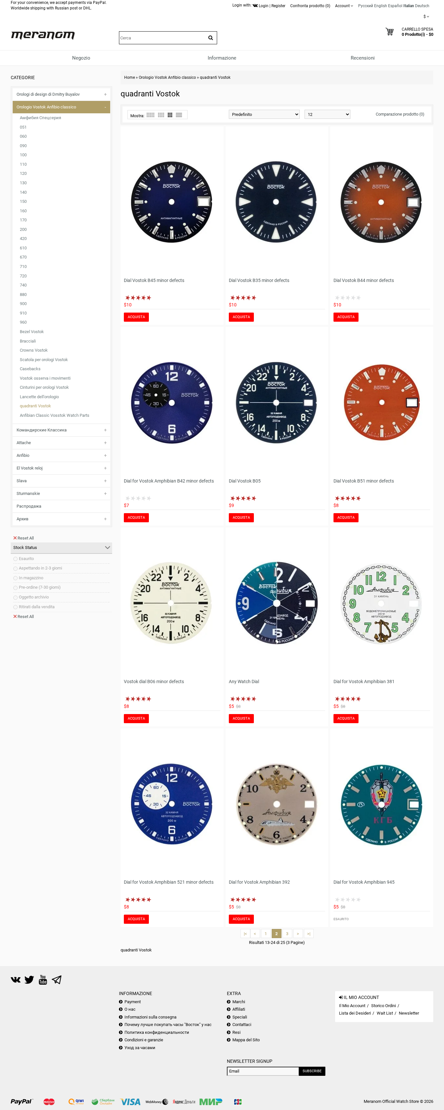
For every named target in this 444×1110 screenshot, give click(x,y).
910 (23, 313)
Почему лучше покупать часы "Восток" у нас (168, 1024)
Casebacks (30, 368)
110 (23, 164)
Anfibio (23, 455)
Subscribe (312, 1071)
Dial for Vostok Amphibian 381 (364, 681)
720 (23, 276)
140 (23, 192)
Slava (22, 480)
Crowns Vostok (34, 350)
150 (23, 201)
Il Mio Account (352, 1005)
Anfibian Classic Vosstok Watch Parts (54, 415)
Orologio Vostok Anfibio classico (46, 107)
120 (23, 173)
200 (23, 229)
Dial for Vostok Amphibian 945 (364, 882)
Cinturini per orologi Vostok (44, 387)
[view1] (179, 115)
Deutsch (422, 6)
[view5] (150, 115)
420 (23, 238)
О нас (130, 1009)
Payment (132, 1001)
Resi (236, 1032)
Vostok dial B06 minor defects (154, 681)
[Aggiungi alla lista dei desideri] (206, 270)
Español (395, 6)
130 (23, 182)
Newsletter (409, 1013)
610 (23, 248)
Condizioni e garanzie (143, 1039)
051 (23, 127)
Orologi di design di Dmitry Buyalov (48, 94)
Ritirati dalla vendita (37, 606)
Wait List (385, 1013)
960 (23, 322)
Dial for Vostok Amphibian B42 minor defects (169, 481)
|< (245, 933)
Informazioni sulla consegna (150, 1017)
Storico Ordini (383, 1005)
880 (23, 294)
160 (23, 210)
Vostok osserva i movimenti (45, 378)
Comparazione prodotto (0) (400, 114)
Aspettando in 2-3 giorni (40, 568)
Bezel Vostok (32, 331)
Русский (365, 6)
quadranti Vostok (35, 405)
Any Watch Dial (244, 681)
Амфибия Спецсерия (40, 117)
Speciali (239, 1017)
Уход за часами (139, 1047)
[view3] (170, 115)
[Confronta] (215, 270)
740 (23, 285)
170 (23, 220)
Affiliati (238, 1009)
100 (23, 154)
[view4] (161, 115)
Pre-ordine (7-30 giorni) (40, 587)
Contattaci (241, 1024)
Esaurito (26, 558)
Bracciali (28, 341)
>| (308, 933)
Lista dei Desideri (355, 1013)
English (380, 6)
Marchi (238, 1001)
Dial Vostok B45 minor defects (154, 280)
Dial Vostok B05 (245, 481)
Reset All (26, 538)
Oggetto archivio (34, 597)
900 (23, 303)
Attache (24, 442)
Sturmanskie (28, 493)
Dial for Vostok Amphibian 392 (259, 882)
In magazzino (31, 577)
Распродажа (29, 506)
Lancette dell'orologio (39, 396)
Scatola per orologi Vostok (44, 359)
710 (23, 266)
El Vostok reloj (30, 468)
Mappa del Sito (246, 1039)
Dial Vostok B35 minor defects (259, 280)
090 (23, 145)
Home (129, 77)
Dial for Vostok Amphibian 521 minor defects (169, 882)
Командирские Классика (42, 430)
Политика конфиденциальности (156, 1032)
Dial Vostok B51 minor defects (363, 481)
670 (23, 257)
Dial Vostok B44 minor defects (363, 280)
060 (23, 136)
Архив (22, 518)
